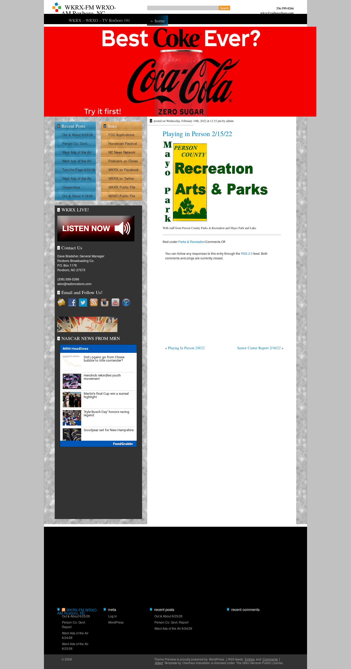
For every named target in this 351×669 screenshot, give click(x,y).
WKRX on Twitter (121, 178)
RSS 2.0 (247, 253)
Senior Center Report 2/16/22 (259, 347)
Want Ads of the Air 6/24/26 (76, 153)
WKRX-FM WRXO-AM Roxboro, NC (88, 10)
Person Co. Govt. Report (75, 144)
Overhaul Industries (196, 663)
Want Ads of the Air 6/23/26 (76, 161)
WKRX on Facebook (123, 169)
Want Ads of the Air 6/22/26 (76, 179)
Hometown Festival (122, 143)
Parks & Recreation (191, 241)
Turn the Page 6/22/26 (78, 169)
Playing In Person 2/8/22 (186, 347)
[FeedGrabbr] (98, 444)
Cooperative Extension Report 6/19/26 (75, 188)
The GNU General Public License (259, 663)
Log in (112, 616)
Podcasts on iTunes (123, 160)
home (158, 20)
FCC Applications (121, 134)
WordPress (116, 622)
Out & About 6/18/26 (77, 195)
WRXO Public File (121, 195)
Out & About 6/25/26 (77, 134)
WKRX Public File (121, 187)
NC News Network (121, 152)
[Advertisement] (222, 301)
